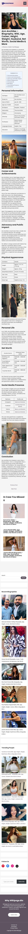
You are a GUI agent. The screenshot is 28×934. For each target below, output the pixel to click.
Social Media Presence (13, 85)
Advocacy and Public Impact (14, 78)
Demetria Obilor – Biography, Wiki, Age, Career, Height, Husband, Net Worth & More (12, 522)
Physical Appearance (12, 80)
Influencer (5, 47)
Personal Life (10, 82)
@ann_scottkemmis (20, 409)
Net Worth (10, 83)
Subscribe (21, 881)
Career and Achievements (13, 77)
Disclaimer (14, 926)
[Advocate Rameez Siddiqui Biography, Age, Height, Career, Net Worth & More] (14, 607)
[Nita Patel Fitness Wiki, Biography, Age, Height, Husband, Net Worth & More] (14, 671)
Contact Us (14, 925)
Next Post (14, 489)
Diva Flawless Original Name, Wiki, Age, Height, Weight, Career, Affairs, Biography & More (13, 707)
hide (16, 73)
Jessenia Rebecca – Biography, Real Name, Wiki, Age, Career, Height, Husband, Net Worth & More (13, 799)
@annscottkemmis (20, 402)
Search (3, 575)
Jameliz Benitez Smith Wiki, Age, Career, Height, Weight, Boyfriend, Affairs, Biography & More (14, 732)
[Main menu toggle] (25, 3)
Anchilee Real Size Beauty (20, 405)
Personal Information (12, 75)
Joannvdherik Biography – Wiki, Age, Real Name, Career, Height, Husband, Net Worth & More (13, 555)
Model (10, 47)
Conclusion (10, 86)
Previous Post (14, 485)
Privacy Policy (14, 928)
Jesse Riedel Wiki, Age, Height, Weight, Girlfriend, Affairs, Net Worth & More (12, 531)
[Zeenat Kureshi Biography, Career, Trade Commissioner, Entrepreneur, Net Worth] (14, 641)
